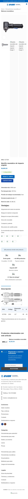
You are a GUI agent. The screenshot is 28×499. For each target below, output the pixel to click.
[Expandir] (4, 37)
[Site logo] (14, 4)
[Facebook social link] (2, 424)
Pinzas (3, 446)
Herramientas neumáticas (13, 9)
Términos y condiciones (7, 476)
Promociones (4, 414)
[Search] (23, 4)
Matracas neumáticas (7, 11)
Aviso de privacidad (6, 473)
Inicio (2, 9)
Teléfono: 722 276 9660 (9, 393)
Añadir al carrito (8, 176)
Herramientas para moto (7, 436)
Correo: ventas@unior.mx (10, 398)
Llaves (3, 442)
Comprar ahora (7, 180)
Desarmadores (5, 458)
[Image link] (10, 376)
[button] (2, 27)
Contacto (3, 417)
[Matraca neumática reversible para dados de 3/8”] (5, 342)
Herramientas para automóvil (9, 433)
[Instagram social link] (5, 424)
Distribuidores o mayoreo (8, 420)
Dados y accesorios (6, 439)
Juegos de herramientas (7, 464)
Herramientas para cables (8, 451)
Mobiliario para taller (6, 461)
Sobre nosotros (5, 408)
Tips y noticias (5, 411)
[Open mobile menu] (1, 4)
